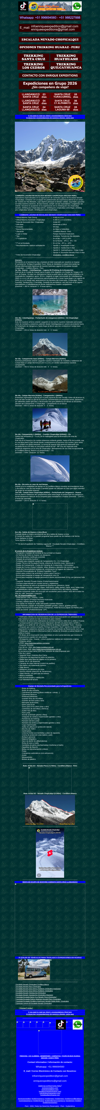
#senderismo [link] (70, 1101)
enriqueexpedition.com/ (50, 1088)
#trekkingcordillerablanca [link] (73, 1098)
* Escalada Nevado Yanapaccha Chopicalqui (30, 993)
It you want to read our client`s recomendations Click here (50, 116)
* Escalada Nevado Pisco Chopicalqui (28, 986)
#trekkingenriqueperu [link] (50, 1102)
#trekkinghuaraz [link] (38, 1101)
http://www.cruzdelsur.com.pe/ (43, 647)
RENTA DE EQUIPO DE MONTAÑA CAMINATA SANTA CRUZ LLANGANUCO (50, 882)
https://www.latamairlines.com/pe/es (37, 643)
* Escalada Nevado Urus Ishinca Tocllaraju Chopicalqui (34, 991)
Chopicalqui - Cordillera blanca (63, 255)
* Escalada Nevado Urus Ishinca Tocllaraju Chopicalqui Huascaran (38, 989)
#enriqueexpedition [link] (24, 1098)
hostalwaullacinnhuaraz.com (50, 1095)
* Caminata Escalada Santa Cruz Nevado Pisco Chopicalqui (35, 997)
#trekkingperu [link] (50, 1098)
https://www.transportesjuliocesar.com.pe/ (46, 649)
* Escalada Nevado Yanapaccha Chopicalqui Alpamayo (34, 995)
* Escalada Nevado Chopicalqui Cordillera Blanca (32, 984)
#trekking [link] (78, 1101)
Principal (23, 1008)
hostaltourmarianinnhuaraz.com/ (50, 1091)
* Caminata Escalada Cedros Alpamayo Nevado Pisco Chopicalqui (38, 999)
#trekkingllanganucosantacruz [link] (55, 1101)
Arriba (29, 1008)
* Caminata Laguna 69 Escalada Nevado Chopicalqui (33, 1003)
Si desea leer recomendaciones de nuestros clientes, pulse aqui (50, 1014)
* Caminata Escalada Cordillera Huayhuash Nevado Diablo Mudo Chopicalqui (42, 1001)
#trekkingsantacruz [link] (38, 1098)
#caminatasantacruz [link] (26, 1101)
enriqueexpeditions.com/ (50, 1089)
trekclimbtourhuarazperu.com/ (50, 1093)
